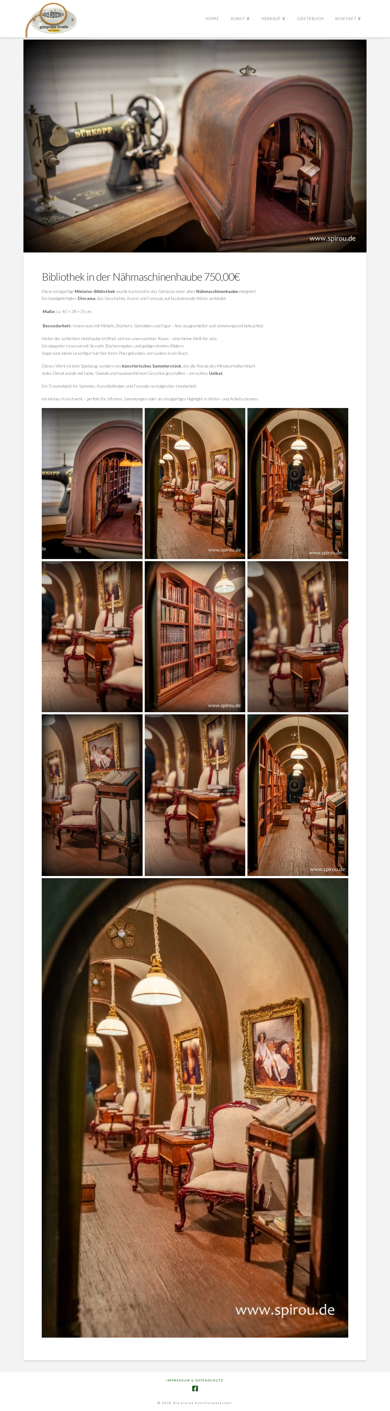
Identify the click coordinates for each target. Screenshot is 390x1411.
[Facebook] (195, 1388)
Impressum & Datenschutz (194, 1380)
